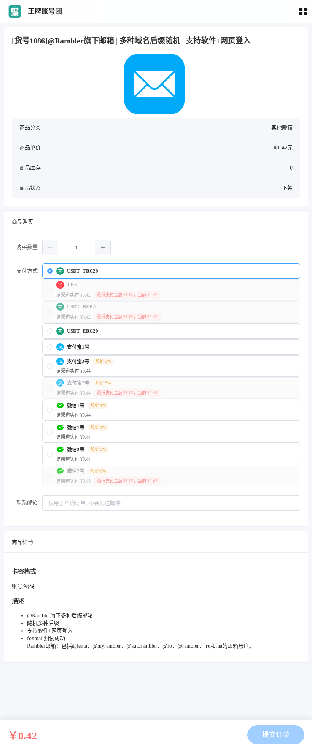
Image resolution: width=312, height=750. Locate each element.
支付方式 (27, 271)
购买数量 (27, 247)
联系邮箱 (27, 503)
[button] (50, 247)
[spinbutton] (76, 247)
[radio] (171, 271)
